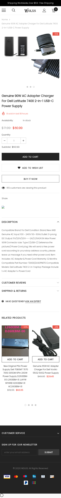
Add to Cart (15, 359)
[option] (15, 47)
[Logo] (30, 10)
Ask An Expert (33, 301)
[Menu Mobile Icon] (4, 10)
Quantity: (6, 134)
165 (8, 187)
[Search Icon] (13, 10)
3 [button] (34, 87)
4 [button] (35, 405)
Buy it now (30, 179)
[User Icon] (44, 10)
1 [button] (27, 87)
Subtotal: (6, 147)
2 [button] (30, 87)
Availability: (7, 120)
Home (5, 19)
